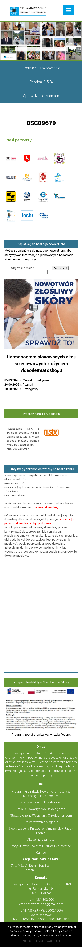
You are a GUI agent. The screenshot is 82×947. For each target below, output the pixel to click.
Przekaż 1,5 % (41, 82)
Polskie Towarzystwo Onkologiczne (41, 809)
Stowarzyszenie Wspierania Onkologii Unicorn (41, 815)
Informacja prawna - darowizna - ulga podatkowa (39, 522)
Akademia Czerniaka (40, 839)
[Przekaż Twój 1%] (59, 433)
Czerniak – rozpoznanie (41, 68)
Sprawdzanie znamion (41, 96)
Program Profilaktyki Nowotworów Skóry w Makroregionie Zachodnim (41, 793)
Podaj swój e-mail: (21, 268)
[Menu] (68, 10)
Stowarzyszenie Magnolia (41, 822)
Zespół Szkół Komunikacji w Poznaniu (30, 868)
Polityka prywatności (46, 940)
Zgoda (26, 940)
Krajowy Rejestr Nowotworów (41, 802)
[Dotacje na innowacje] (41, 730)
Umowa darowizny (46, 508)
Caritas (41, 852)
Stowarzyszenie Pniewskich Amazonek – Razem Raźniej (41, 830)
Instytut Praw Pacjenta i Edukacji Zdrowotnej (41, 846)
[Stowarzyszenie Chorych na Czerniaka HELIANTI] (28, 12)
